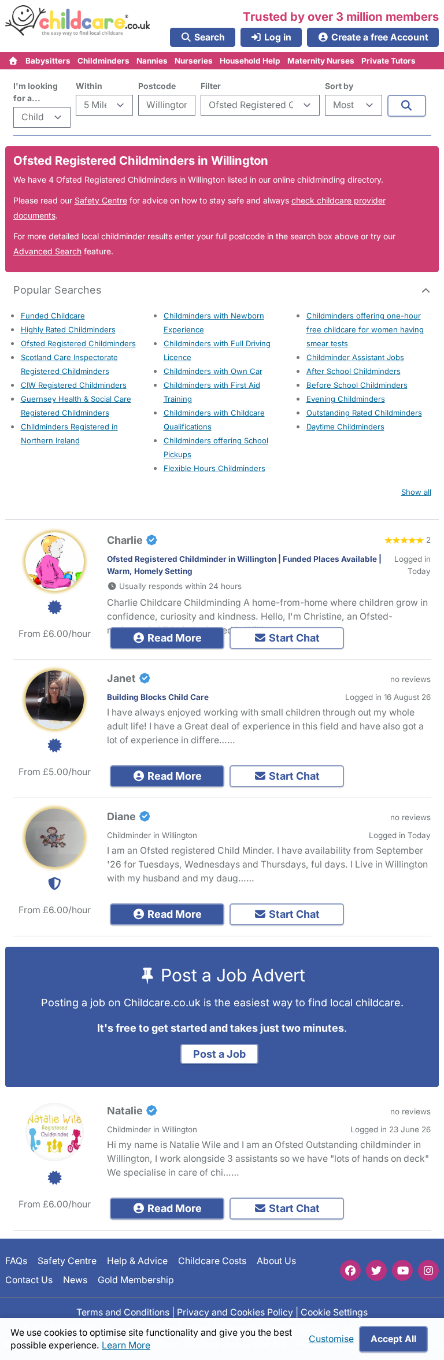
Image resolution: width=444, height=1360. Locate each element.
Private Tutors (388, 60)
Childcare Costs (212, 1260)
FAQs (16, 1260)
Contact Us (29, 1279)
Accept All (393, 1338)
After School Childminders (353, 371)
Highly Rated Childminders (68, 329)
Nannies (152, 60)
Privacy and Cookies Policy (235, 1312)
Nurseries (194, 60)
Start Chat (293, 638)
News (75, 1279)
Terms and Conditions (122, 1312)
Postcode (157, 86)
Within (89, 86)
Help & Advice (137, 1260)
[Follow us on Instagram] (428, 1270)
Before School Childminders (357, 385)
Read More (173, 638)
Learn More (126, 1345)
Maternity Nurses (320, 60)
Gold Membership (136, 1279)
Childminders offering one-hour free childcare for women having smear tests (365, 329)
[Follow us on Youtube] (402, 1270)
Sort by (339, 86)
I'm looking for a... (35, 92)
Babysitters (48, 60)
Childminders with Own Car (213, 371)
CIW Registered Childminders (74, 385)
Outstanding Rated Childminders (364, 412)
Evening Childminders (345, 398)
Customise (331, 1338)
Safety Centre (101, 200)
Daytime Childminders (345, 426)
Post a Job (219, 1054)
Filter (211, 86)
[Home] (13, 61)
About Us (276, 1260)
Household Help (250, 60)
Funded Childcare (53, 315)
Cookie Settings (334, 1312)
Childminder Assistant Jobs (355, 357)
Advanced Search (47, 251)
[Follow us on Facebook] (350, 1270)
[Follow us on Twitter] (376, 1270)
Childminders (103, 60)
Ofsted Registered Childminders (78, 343)
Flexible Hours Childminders (214, 468)
